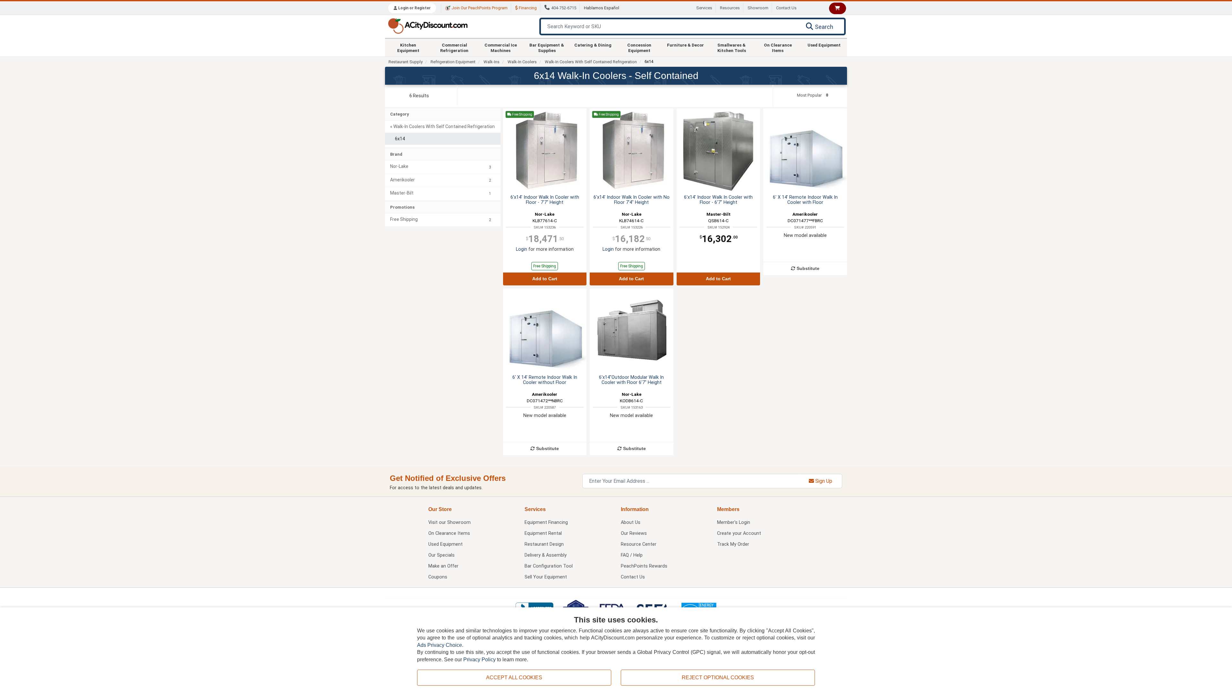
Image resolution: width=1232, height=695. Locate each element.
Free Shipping (544, 266)
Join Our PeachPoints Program (479, 7)
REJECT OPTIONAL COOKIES (718, 677)
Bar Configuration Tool (549, 566)
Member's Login (733, 522)
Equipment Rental (543, 533)
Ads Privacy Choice (439, 645)
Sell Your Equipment (546, 577)
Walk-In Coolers (522, 61)
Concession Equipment (639, 47)
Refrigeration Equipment (453, 61)
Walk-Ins (491, 61)
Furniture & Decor (685, 45)
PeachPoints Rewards (644, 566)
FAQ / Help (632, 555)
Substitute (807, 268)
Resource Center (638, 544)
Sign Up (823, 481)
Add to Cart (544, 278)
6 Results (419, 95)
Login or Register (414, 8)
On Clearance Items (778, 47)
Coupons (437, 577)
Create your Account (739, 533)
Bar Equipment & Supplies (546, 47)
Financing (527, 7)
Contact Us (786, 7)
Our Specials (441, 555)
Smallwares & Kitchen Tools (731, 47)
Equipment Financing (546, 522)
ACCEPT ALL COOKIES (514, 677)
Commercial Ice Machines (500, 47)
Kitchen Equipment (408, 47)
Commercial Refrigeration (454, 47)
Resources (730, 7)
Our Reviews (634, 533)
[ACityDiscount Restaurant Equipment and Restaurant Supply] (427, 25)
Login (521, 249)
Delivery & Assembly (546, 555)
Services (704, 7)
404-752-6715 (563, 7)
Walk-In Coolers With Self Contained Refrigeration (591, 61)
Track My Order (733, 544)
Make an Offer (443, 566)
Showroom (758, 7)
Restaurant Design (544, 544)
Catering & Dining (593, 45)
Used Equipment (824, 45)
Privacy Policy (479, 659)
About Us (630, 522)
